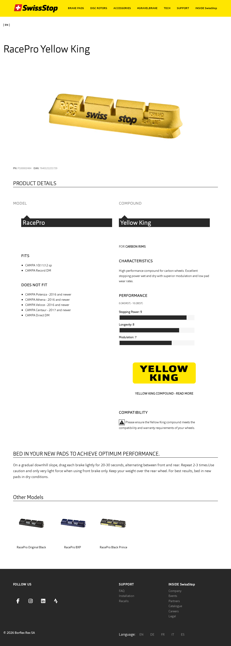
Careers (174, 611)
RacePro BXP (72, 547)
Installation (126, 596)
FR (163, 634)
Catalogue (175, 606)
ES (183, 634)
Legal (172, 616)
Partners (174, 601)
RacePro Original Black (31, 547)
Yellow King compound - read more (164, 393)
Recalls (124, 601)
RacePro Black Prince (113, 547)
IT (172, 634)
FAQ (122, 591)
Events (173, 596)
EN (141, 634)
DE (152, 634)
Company (175, 591)
